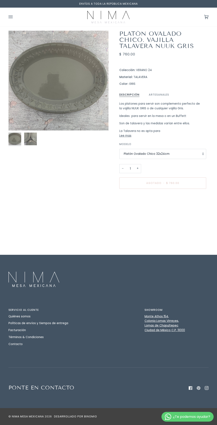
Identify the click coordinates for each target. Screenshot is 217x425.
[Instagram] (207, 388)
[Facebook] (190, 388)
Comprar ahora (163, 201)
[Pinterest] (198, 388)
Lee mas (125, 136)
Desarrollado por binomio (75, 416)
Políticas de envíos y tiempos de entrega (38, 323)
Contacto (15, 344)
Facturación (17, 330)
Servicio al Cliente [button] (23, 310)
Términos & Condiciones (26, 337)
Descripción (129, 94)
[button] (108, 309)
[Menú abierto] (14, 17)
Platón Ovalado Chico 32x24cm (147, 154)
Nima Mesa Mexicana (28, 416)
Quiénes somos (19, 316)
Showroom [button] (154, 310)
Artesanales (159, 94)
